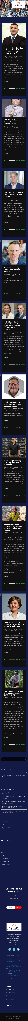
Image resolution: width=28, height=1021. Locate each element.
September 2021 (6, 828)
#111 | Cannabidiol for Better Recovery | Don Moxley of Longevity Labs (13, 404)
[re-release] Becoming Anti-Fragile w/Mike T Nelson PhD (12, 462)
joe (6, 57)
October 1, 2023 (7, 408)
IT (2, 811)
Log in (3, 855)
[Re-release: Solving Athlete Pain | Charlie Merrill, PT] (12, 269)
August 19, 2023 (7, 629)
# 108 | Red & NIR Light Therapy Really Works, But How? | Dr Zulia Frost (14, 624)
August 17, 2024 (7, 56)
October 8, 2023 (7, 332)
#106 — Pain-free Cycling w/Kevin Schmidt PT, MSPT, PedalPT (13, 693)
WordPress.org (6, 864)
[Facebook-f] (9, 949)
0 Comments (17, 57)
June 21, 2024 (6, 126)
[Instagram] (14, 949)
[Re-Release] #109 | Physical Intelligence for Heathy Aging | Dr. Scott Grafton (13, 527)
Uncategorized (5, 843)
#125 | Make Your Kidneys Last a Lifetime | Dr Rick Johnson (13, 194)
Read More (6, 81)
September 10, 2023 (8, 467)
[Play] (4, 88)
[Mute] (19, 88)
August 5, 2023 (7, 697)
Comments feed (6, 861)
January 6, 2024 (7, 274)
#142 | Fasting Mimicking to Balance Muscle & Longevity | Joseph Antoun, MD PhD (13, 51)
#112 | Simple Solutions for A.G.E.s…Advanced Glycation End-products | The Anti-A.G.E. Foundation (14, 325)
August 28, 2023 (7, 532)
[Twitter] (18, 949)
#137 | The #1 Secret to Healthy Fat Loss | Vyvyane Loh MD (12, 122)
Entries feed (5, 858)
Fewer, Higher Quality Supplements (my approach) (14, 772)
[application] (14, 88)
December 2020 (6, 831)
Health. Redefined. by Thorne (9, 780)
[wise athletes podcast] (18, 5)
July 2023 (4, 824)
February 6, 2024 (7, 199)
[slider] (22, 89)
